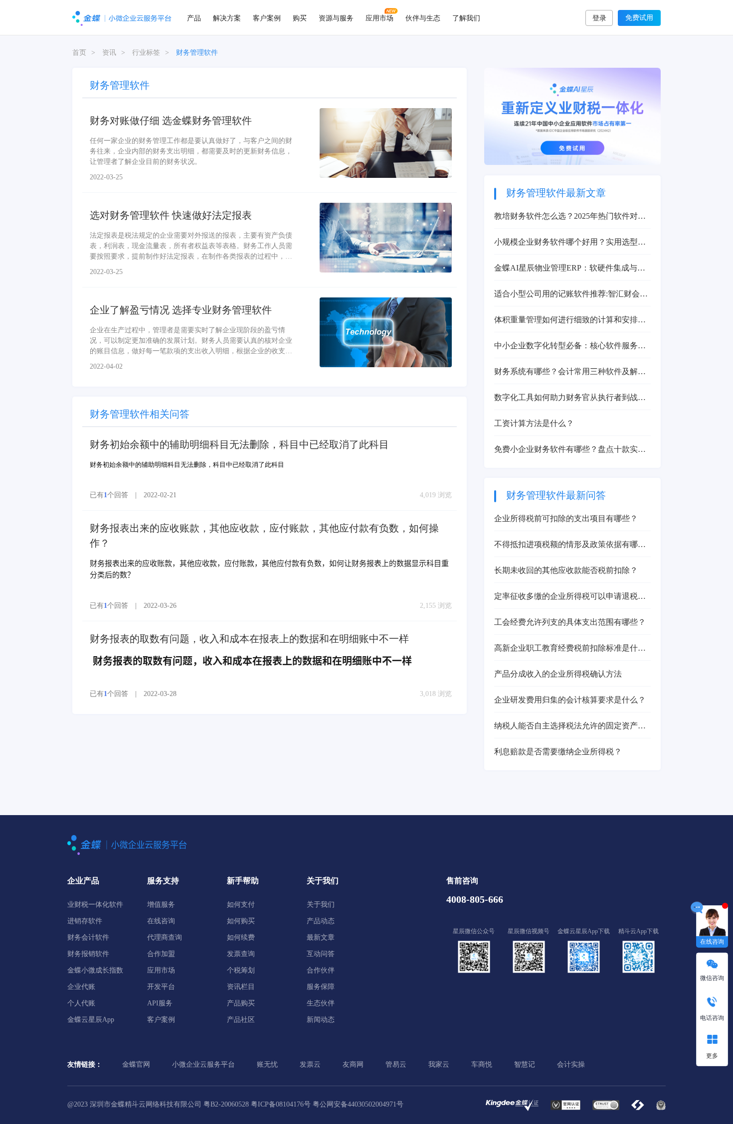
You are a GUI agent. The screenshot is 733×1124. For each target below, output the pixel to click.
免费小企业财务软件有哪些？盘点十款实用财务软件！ (570, 450)
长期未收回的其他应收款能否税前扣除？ (566, 570)
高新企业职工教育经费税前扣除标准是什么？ (566, 649)
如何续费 (241, 937)
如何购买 (241, 921)
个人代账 (81, 1003)
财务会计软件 (88, 937)
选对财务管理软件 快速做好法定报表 (171, 215)
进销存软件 (84, 921)
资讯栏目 (241, 986)
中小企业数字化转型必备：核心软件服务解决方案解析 (570, 346)
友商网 (353, 1064)
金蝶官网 (136, 1064)
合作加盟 (161, 954)
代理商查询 (164, 937)
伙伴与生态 (422, 17)
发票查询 (241, 954)
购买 (300, 17)
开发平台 (161, 986)
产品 (194, 17)
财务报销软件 (88, 954)
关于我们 (321, 904)
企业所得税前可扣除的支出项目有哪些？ (566, 518)
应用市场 (379, 17)
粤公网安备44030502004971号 (358, 1104)
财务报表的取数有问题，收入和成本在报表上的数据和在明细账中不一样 (249, 638)
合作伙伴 (321, 970)
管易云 (395, 1064)
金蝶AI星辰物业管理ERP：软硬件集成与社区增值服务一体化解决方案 (569, 269)
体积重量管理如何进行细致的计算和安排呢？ (566, 320)
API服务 (160, 1003)
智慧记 (524, 1064)
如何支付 (241, 904)
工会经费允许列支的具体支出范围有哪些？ (570, 622)
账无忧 (267, 1064)
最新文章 (321, 937)
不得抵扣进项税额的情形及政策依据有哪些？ (566, 545)
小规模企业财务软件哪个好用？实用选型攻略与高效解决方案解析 (570, 243)
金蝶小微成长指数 (95, 970)
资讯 (109, 52)
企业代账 (81, 986)
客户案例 (267, 17)
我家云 (438, 1064)
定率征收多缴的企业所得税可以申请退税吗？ (566, 597)
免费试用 (639, 17)
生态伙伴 (321, 1003)
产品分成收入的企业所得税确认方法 (558, 674)
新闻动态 (321, 1019)
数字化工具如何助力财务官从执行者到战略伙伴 (570, 398)
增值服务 (161, 904)
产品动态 (321, 921)
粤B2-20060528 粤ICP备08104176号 (257, 1104)
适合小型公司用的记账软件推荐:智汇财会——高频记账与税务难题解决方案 (567, 294)
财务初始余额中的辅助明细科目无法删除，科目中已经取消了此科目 (239, 444)
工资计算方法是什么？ (534, 423)
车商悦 (481, 1064)
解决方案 (227, 17)
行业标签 (146, 52)
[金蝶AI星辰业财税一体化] (572, 116)
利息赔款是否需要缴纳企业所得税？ (558, 751)
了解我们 (466, 17)
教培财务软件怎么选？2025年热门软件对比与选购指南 (570, 217)
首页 (79, 52)
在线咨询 (161, 921)
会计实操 (571, 1064)
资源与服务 (336, 17)
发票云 (310, 1064)
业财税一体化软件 (95, 904)
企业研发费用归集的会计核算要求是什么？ (570, 700)
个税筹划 (241, 970)
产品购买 (241, 1003)
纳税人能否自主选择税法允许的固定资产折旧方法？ (570, 726)
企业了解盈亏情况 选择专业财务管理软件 (181, 309)
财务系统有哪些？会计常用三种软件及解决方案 (570, 372)
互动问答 (321, 954)
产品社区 (241, 1019)
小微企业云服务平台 (203, 1064)
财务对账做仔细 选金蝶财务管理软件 (171, 120)
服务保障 (321, 986)
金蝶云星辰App (90, 1019)
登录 (599, 18)
